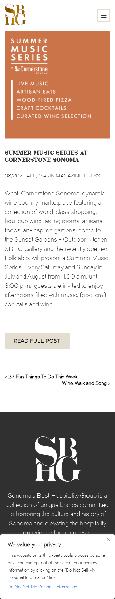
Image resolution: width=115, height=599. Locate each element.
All (31, 176)
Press (92, 176)
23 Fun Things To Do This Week (42, 377)
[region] (57, 566)
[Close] (108, 539)
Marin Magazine (60, 176)
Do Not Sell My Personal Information (42, 586)
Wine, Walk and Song (84, 383)
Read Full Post (37, 341)
